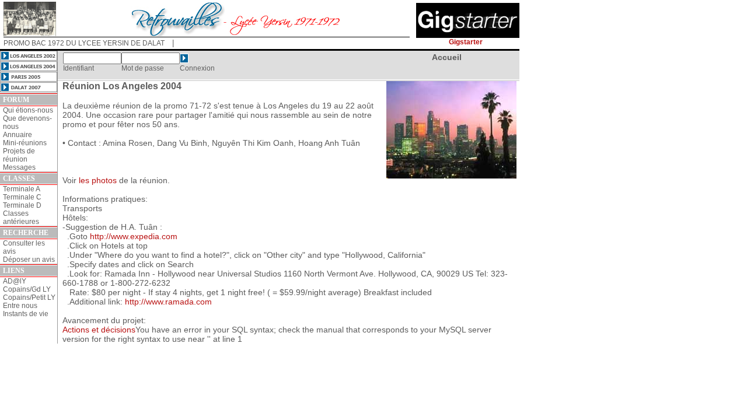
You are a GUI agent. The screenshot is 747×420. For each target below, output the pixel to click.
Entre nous (20, 306)
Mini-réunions (25, 143)
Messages (19, 167)
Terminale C (22, 197)
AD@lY (14, 281)
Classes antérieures (21, 217)
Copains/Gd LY (27, 289)
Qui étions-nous (28, 110)
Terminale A (21, 189)
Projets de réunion (19, 155)
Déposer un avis (29, 260)
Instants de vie (25, 314)
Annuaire (17, 135)
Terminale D (22, 205)
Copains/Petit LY (29, 297)
